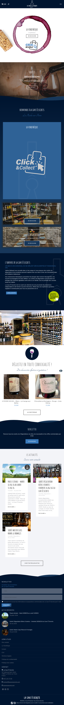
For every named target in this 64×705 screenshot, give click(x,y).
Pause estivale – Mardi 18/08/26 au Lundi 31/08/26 (16, 484)
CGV (3, 652)
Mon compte (5, 642)
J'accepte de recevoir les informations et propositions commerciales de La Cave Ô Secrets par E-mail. (32, 602)
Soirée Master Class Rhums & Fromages (15, 532)
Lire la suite (11, 507)
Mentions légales (6, 656)
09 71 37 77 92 (7, 678)
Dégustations (47, 494)
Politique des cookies (8, 663)
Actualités (10, 490)
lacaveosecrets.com (8, 685)
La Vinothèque (6, 646)
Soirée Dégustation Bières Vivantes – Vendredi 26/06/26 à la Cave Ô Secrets (46, 486)
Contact (4, 649)
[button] (28, 397)
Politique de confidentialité (9, 659)
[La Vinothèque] (32, 160)
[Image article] (5, 615)
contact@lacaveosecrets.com (11, 682)
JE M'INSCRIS (32, 441)
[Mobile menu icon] (60, 4)
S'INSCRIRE (6, 605)
